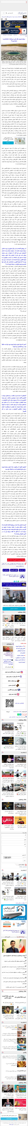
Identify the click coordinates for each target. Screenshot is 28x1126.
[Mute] (6, 601)
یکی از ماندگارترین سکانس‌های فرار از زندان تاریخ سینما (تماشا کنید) (8, 655)
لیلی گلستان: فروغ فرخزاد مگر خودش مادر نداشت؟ (14, 978)
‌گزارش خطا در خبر (24, 714)
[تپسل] (3, 588)
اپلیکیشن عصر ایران (19, 703)
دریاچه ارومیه (18, 717)
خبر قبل (7, 570)
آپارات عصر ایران (13, 694)
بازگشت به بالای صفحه (20, 903)
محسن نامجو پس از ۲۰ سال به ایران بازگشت (15, 987)
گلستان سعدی (12, 685)
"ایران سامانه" (11, 1124)
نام (25, 835)
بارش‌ (10, 717)
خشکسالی (14, 717)
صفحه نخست (25, 35)
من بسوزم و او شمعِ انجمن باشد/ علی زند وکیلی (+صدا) (11, 575)
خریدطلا (8, 143)
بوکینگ (21, 866)
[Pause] (4, 601)
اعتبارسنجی (25, 866)
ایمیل (25, 839)
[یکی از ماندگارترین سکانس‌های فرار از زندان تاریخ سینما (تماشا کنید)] (8, 649)
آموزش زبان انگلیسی (12, 690)
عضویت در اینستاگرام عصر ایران (12, 672)
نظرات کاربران (14, 570)
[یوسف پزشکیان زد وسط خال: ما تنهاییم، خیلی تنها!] (14, 946)
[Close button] (27, 1113)
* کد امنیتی (24, 855)
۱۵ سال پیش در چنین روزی (12, 676)
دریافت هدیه (9, 1119)
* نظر (25, 844)
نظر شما (24, 833)
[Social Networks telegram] (14, 581)
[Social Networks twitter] (16, 581)
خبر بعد (21, 570)
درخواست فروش (14, 609)
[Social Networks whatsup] (18, 581)
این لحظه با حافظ (12, 681)
